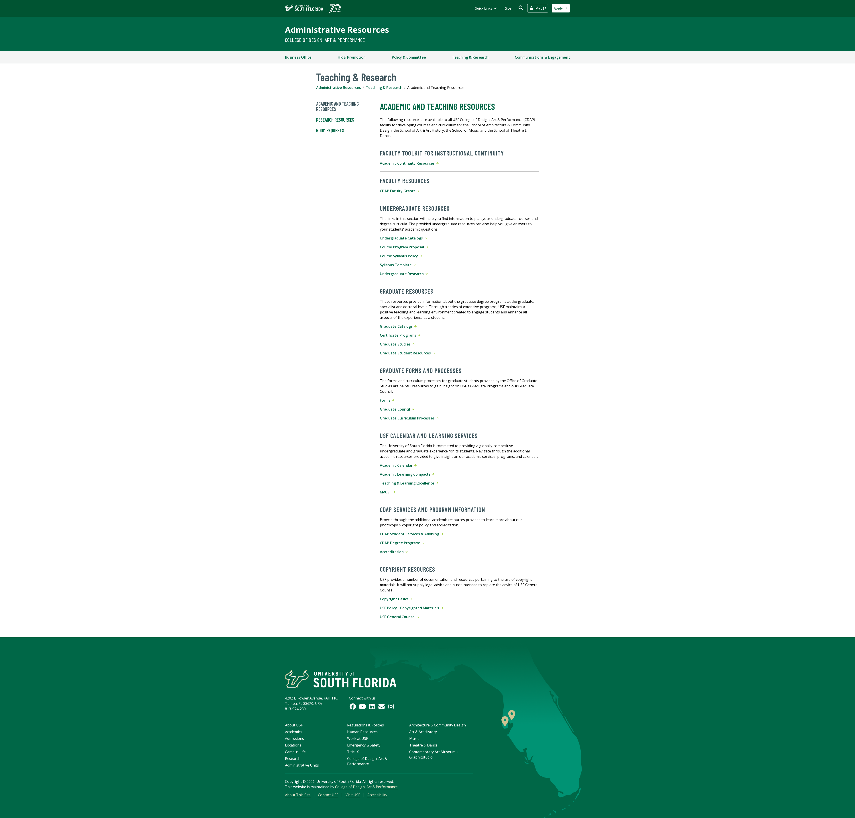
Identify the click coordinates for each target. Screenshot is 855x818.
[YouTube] (362, 706)
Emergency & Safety (363, 745)
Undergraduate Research (402, 273)
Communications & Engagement (542, 57)
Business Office (298, 57)
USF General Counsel (398, 616)
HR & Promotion (352, 57)
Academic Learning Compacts (406, 474)
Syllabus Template (396, 264)
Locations (293, 745)
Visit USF (353, 794)
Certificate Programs (399, 335)
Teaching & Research (470, 57)
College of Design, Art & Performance (325, 40)
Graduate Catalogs (397, 326)
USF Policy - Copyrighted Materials (410, 607)
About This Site (298, 794)
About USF (294, 725)
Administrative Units (302, 765)
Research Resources (335, 119)
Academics (293, 731)
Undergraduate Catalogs (402, 238)
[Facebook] (353, 706)
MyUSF (386, 492)
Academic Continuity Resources (408, 163)
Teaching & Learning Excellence (408, 483)
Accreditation (392, 551)
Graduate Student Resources (406, 353)
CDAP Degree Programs (401, 542)
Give (508, 8)
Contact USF (328, 794)
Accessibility (377, 794)
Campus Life (295, 751)
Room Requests (330, 130)
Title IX (353, 751)
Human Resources (362, 731)
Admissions (294, 738)
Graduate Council (396, 409)
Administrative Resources (337, 29)
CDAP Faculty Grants (398, 190)
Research (292, 758)
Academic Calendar (397, 465)
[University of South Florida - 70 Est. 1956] (313, 8)
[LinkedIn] (372, 706)
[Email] (381, 706)
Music (414, 738)
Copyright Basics (395, 599)
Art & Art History (423, 731)
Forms (386, 400)
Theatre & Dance (423, 745)
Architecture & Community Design (437, 725)
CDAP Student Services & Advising (410, 534)
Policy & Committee (409, 57)
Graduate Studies (396, 344)
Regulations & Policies (365, 725)
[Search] (521, 7)
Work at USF (357, 738)
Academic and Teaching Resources (337, 106)
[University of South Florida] (340, 678)
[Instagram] (391, 706)
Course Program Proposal (403, 247)
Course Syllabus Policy (400, 256)
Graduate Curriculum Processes (408, 418)
